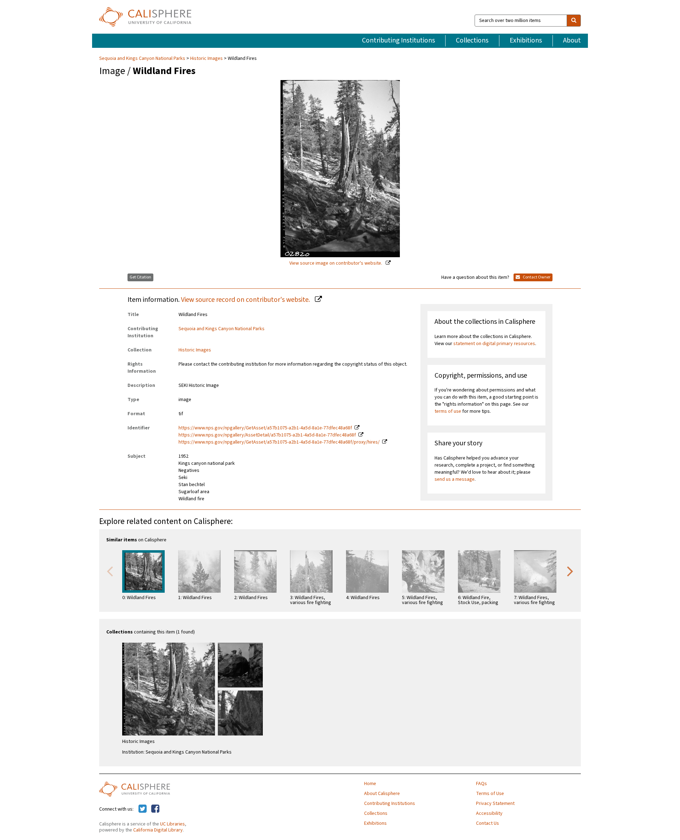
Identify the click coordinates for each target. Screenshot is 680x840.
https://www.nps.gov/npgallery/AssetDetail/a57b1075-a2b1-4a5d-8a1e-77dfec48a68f (267, 435)
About (572, 40)
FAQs (481, 783)
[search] (574, 21)
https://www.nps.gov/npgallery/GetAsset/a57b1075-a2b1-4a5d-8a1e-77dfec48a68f (265, 428)
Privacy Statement (495, 803)
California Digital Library (158, 830)
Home (370, 783)
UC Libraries (172, 824)
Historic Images (206, 58)
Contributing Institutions (398, 40)
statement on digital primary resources (494, 343)
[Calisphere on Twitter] (142, 809)
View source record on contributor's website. (246, 300)
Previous (109, 571)
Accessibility (489, 813)
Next (570, 571)
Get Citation (140, 277)
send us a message (455, 479)
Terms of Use (490, 793)
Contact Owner (536, 277)
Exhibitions (526, 40)
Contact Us (487, 823)
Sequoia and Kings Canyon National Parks (142, 58)
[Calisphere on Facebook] (155, 809)
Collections (472, 40)
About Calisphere (382, 793)
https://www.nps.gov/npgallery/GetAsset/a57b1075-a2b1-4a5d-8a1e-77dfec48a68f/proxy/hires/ (279, 442)
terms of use (448, 411)
